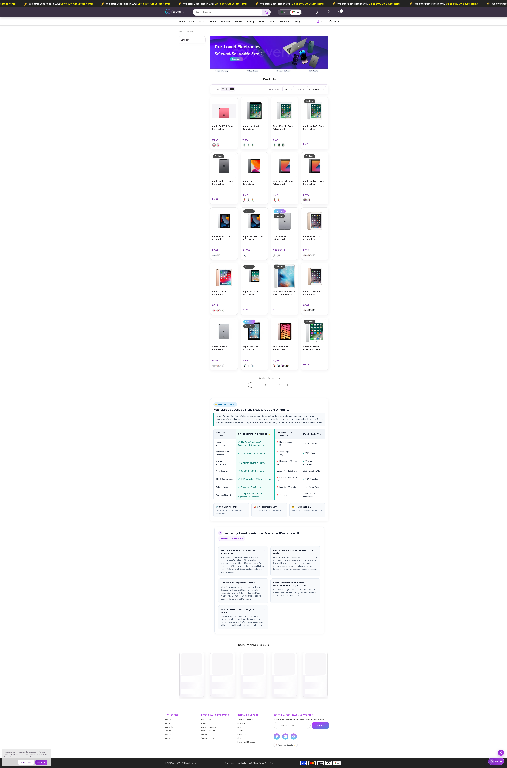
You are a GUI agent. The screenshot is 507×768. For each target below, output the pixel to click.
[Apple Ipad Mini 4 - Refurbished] (254, 331)
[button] (223, 89)
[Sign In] (329, 12)
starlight (287, 365)
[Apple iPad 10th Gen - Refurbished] (224, 111)
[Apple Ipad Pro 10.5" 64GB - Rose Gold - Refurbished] (315, 331)
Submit (320, 725)
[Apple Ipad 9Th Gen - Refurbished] (254, 221)
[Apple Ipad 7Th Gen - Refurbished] (224, 166)
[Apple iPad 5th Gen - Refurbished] (254, 111)
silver (218, 145)
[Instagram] (285, 736)
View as (215, 89)
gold (248, 145)
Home (181, 32)
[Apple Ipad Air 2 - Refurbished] (285, 221)
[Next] (287, 385)
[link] (269, 54)
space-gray (244, 145)
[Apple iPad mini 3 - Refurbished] (315, 276)
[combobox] (227, 12)
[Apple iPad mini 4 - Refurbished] (224, 331)
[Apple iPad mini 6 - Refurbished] (285, 331)
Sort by (301, 89)
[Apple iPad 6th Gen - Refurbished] (285, 111)
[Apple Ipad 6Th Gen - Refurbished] (315, 111)
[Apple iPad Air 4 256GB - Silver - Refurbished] (285, 276)
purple (283, 365)
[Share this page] (501, 753)
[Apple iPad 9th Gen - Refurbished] (224, 221)
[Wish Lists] (316, 12)
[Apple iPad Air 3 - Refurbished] (224, 276)
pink (214, 145)
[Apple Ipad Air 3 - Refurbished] (254, 276)
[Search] (232, 12)
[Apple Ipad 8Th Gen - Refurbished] (315, 166)
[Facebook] (277, 736)
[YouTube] (293, 736)
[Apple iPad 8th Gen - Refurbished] (285, 166)
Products (190, 32)
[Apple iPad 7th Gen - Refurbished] (254, 166)
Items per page (274, 89)
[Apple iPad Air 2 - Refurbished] (315, 221)
